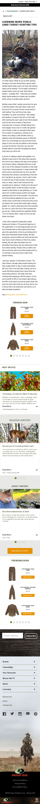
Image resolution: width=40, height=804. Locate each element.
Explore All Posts (20, 551)
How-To (17, 409)
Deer (4, 473)
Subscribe (31, 635)
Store (5, 701)
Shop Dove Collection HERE (20, 5)
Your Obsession (12, 11)
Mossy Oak (15, 473)
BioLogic (24, 409)
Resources (7, 697)
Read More (6, 406)
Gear (8, 538)
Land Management (8, 409)
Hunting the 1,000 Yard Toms (17, 295)
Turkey (9, 473)
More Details (26, 316)
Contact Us (7, 705)
